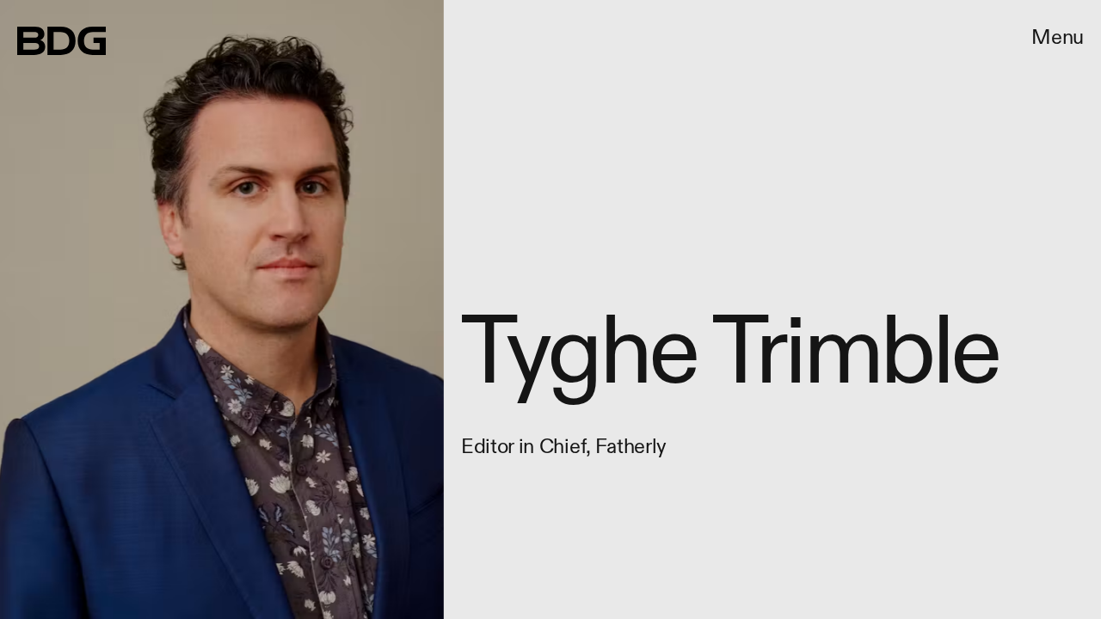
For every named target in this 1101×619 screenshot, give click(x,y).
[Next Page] (732, 309)
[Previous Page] (181, 309)
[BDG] (61, 40)
